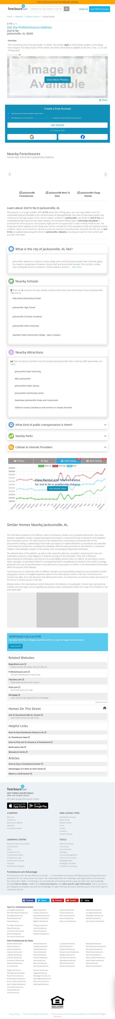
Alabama (19, 16)
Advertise (11, 825)
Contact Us (11, 820)
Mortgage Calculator (68, 863)
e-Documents (12, 846)
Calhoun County (33, 16)
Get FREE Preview (99, 9)
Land (62, 825)
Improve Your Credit (68, 857)
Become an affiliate (14, 822)
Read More (77, 267)
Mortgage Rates (66, 860)
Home (10, 16)
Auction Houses (66, 834)
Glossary (10, 863)
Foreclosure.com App (68, 866)
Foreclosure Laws (14, 857)
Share (104, 100)
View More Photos (57, 79)
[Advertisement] (57, 610)
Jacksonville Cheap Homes (90, 194)
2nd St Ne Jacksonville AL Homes (25, 715)
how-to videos (20, 883)
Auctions (63, 831)
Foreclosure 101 (13, 852)
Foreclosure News (14, 828)
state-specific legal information (76, 883)
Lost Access (64, 846)
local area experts (48, 883)
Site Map (63, 852)
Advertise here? (102, 702)
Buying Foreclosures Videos (18, 843)
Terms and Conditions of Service (42, 118)
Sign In (83, 9)
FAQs (9, 849)
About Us (11, 817)
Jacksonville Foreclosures (27, 194)
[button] (9, 174)
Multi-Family (64, 820)
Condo (62, 828)
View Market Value (57, 488)
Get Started (57, 125)
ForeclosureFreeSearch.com (78, 1014)
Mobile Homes (65, 822)
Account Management (69, 855)
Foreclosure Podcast (15, 860)
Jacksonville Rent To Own (59, 194)
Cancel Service (65, 849)
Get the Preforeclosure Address (29, 27)
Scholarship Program (15, 866)
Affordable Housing (68, 817)
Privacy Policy (14, 1014)
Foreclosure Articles (15, 855)
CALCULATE (15, 646)
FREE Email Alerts (66, 843)
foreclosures (15, 910)
